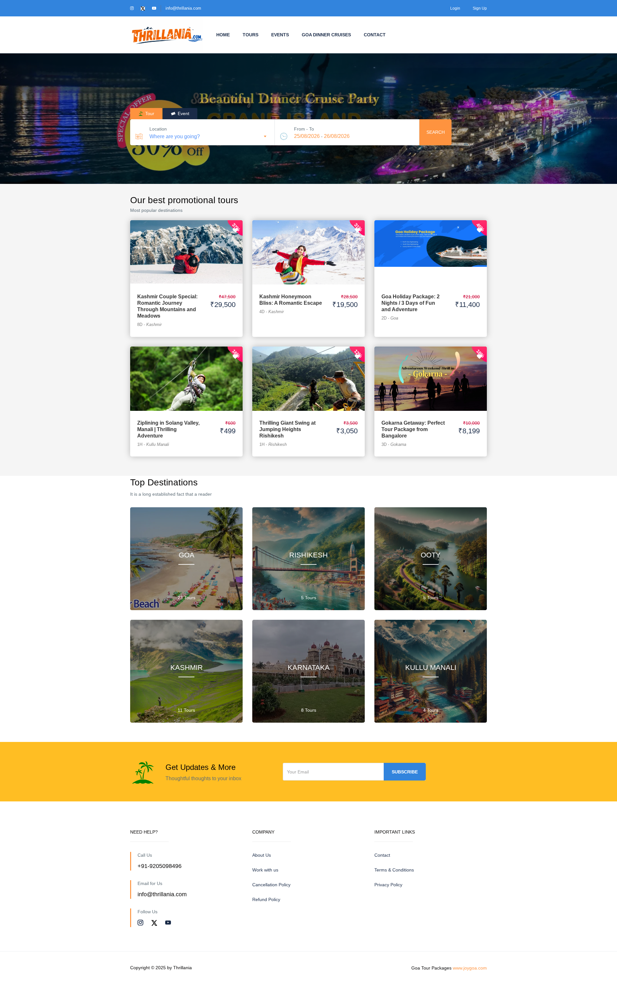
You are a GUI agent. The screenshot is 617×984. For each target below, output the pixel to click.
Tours (250, 34)
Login (455, 8)
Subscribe (405, 771)
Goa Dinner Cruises (326, 34)
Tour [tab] (149, 113)
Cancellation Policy (271, 884)
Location (158, 128)
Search (435, 132)
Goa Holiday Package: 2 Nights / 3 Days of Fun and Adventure (410, 303)
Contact (375, 34)
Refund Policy (266, 899)
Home (223, 34)
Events (280, 34)
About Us (261, 855)
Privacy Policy (388, 884)
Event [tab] (182, 113)
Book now (187, 246)
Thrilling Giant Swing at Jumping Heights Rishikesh (287, 429)
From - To (304, 128)
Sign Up (480, 8)
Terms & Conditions (394, 869)
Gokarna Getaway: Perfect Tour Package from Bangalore (413, 429)
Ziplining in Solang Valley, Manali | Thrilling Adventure (168, 429)
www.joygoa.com (470, 967)
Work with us (265, 869)
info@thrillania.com (183, 8)
